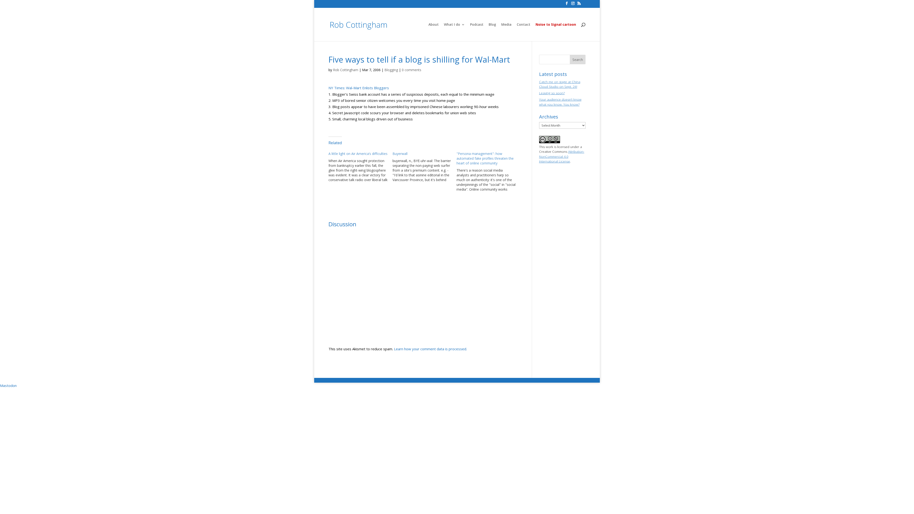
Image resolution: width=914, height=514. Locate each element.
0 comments (411, 70)
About (433, 25)
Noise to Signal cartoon (556, 25)
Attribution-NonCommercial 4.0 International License (561, 156)
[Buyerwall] (424, 166)
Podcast (476, 25)
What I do (452, 25)
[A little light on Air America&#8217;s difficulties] (360, 166)
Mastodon (8, 385)
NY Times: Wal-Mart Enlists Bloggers (358, 87)
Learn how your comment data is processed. (430, 348)
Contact (523, 25)
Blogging (391, 70)
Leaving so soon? (552, 93)
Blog (492, 25)
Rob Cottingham (345, 70)
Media (506, 25)
